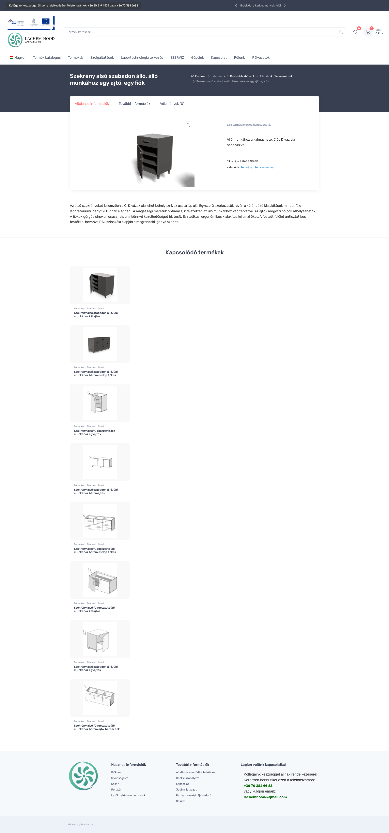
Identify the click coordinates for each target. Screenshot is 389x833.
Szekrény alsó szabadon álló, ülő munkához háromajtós (96, 491)
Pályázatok (261, 57)
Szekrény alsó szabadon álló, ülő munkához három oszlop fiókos (96, 373)
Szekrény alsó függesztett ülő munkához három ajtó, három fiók (97, 727)
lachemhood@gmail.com (265, 797)
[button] (188, 125)
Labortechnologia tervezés (142, 57)
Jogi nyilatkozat (186, 789)
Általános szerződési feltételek (195, 772)
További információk (134, 104)
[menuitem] (17, 57)
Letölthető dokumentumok (128, 795)
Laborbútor (218, 76)
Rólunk (239, 57)
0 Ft (378, 32)
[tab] (92, 103)
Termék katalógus (47, 57)
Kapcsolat (219, 57)
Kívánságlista (119, 778)
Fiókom (116, 772)
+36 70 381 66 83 (258, 786)
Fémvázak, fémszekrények (276, 76)
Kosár (115, 784)
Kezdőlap (200, 76)
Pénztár (116, 789)
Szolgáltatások (102, 57)
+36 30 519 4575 (98, 5)
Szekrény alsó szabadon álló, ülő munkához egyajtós (96, 668)
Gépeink (197, 57)
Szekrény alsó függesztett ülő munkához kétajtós (94, 609)
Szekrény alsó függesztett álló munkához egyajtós (94, 432)
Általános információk (92, 104)
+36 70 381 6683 (127, 5)
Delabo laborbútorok (242, 76)
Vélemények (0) (172, 104)
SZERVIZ (177, 57)
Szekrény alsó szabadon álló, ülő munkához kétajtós (96, 314)
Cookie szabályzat (187, 778)
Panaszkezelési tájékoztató (193, 795)
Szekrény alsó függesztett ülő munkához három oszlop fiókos (95, 550)
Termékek (75, 57)
